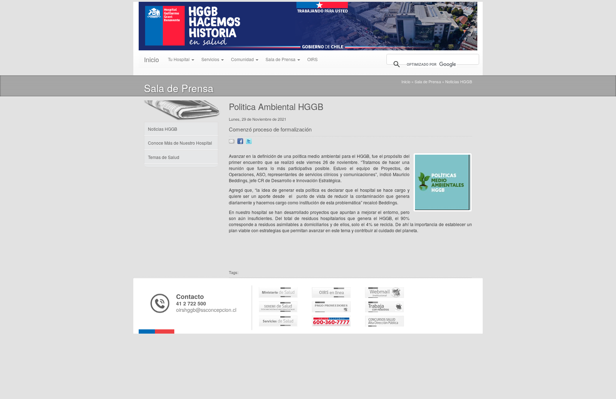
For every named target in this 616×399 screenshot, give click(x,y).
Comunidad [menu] (243, 59)
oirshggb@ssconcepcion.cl (206, 309)
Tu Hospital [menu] (179, 59)
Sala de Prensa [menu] (281, 59)
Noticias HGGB (458, 81)
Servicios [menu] (210, 59)
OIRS (312, 59)
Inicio (151, 59)
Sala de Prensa (428, 81)
